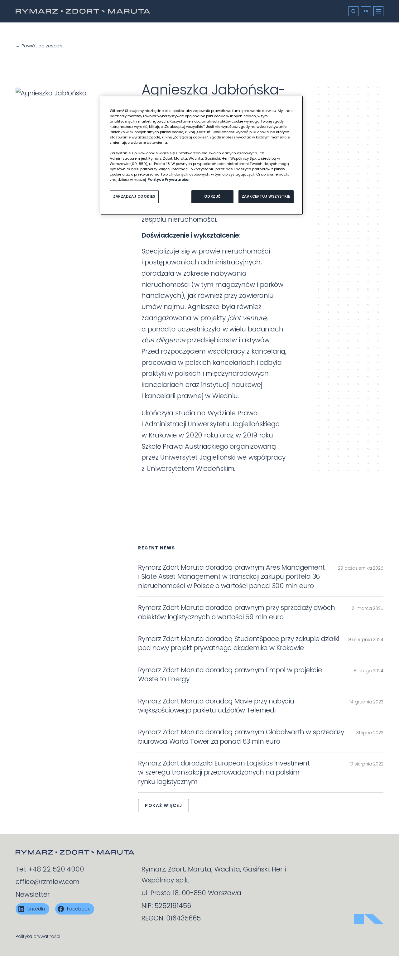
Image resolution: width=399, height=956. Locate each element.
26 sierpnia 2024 (365, 639)
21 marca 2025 (367, 608)
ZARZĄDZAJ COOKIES (134, 196)
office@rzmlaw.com (47, 881)
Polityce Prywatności (168, 179)
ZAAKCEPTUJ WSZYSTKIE (266, 196)
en (366, 10)
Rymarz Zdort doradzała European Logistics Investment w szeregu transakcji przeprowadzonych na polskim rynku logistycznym (224, 772)
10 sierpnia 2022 (366, 764)
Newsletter (33, 894)
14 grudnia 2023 (366, 702)
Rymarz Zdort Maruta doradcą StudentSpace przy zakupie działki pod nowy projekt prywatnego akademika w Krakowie (238, 643)
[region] (201, 155)
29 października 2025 (360, 568)
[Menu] (378, 11)
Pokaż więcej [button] (163, 805)
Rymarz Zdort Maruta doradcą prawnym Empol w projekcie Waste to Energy (230, 674)
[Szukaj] (353, 11)
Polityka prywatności (38, 936)
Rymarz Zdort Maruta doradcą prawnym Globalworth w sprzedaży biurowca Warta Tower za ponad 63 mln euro (241, 736)
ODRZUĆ (212, 196)
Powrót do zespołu (40, 45)
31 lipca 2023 (369, 733)
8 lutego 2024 (368, 671)
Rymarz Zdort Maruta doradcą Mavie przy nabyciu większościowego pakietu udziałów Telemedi (216, 706)
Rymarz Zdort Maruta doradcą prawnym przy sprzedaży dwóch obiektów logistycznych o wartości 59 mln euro (236, 612)
